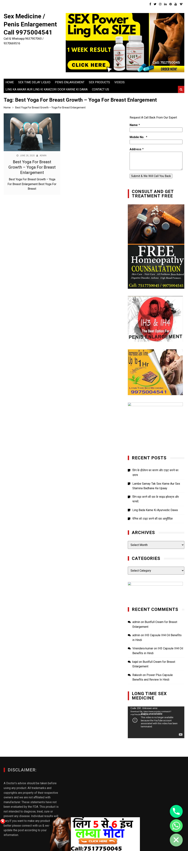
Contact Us (100, 89)
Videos (119, 82)
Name (134, 125)
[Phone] (176, 811)
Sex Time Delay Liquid (34, 82)
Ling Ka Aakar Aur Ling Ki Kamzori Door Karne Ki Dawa (47, 89)
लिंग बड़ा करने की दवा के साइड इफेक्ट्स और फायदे (155, 499)
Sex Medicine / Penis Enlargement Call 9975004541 (30, 24)
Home (10, 82)
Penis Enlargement (69, 82)
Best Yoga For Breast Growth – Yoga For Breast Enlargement (32, 167)
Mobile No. (137, 137)
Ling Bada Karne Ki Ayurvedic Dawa (155, 510)
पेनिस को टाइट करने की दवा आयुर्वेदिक (152, 518)
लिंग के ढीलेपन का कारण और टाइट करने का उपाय (155, 473)
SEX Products (99, 82)
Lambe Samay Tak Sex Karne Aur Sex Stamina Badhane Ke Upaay (156, 486)
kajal (135, 662)
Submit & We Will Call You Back (151, 176)
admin (43, 155)
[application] (156, 722)
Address (135, 149)
